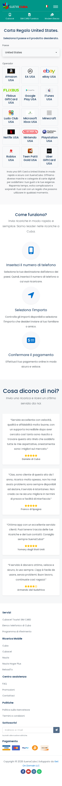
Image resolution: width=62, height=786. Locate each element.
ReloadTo (7, 670)
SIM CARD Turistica (29, 18)
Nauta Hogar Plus (11, 664)
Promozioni (8, 690)
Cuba (5, 646)
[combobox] (31, 52)
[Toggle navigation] (55, 6)
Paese (5, 45)
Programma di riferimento (16, 631)
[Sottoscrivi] (56, 730)
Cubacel (10, 18)
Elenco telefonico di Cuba (16, 625)
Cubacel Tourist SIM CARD (16, 620)
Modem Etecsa (52, 18)
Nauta (5, 658)
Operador (7, 63)
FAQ (4, 684)
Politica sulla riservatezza (16, 710)
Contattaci (8, 696)
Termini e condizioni (13, 716)
